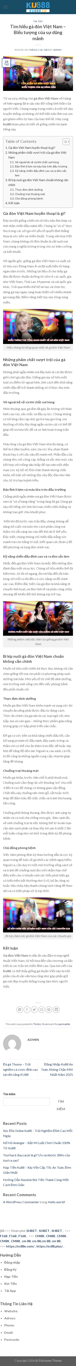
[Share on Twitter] (34, 1009)
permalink (64, 1024)
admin (57, 49)
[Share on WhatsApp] (19, 1009)
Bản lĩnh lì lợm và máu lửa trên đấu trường (41, 166)
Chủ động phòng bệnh (29, 198)
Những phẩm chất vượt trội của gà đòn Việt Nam (37, 155)
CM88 (39, 1236)
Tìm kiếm (9, 1094)
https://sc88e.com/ (20, 1246)
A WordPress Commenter (21, 1202)
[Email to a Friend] (41, 1009)
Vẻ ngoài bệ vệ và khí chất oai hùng (37, 162)
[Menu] (5, 7)
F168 (3, 1236)
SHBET (31, 1231)
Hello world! (56, 1202)
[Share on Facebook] (27, 1009)
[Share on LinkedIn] (56, 1009)
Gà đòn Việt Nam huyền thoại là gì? (31, 147)
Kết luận (14, 203)
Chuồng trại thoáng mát (30, 194)
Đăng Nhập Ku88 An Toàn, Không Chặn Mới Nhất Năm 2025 (57, 1069)
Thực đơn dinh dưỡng (29, 189)
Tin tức (38, 21)
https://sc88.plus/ (49, 1246)
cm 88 (26, 1241)
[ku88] (38, 7)
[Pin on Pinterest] (49, 1009)
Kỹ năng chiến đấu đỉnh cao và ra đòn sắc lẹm (41, 173)
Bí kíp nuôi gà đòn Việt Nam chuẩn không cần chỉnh (38, 182)
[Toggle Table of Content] (64, 141)
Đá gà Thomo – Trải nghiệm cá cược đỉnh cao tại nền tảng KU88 (20, 1069)
